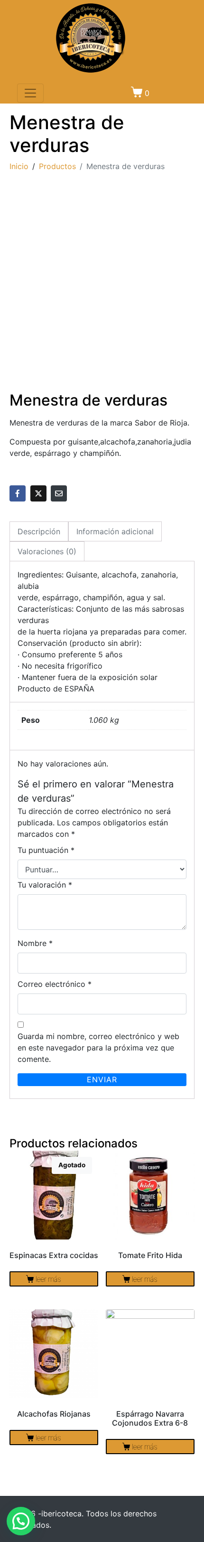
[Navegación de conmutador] (30, 93)
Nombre (35, 943)
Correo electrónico (55, 984)
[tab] (38, 531)
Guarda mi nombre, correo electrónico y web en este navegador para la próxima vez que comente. (98, 1047)
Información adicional (115, 531)
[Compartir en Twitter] (38, 493)
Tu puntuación (46, 850)
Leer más (48, 1279)
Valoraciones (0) (47, 551)
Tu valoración (45, 884)
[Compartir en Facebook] (17, 493)
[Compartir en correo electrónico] (59, 493)
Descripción (39, 531)
